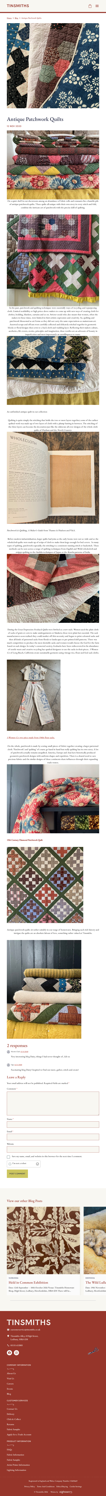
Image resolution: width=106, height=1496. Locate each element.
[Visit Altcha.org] (37, 1164)
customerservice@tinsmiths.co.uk (25, 1329)
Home (9, 18)
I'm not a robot (19, 1163)
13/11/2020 (24, 1051)
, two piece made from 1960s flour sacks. (31, 737)
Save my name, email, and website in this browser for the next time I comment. (47, 1156)
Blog (16, 18)
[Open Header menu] (97, 6)
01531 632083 (16, 1345)
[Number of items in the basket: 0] (90, 6)
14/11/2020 (18, 1065)
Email (10, 1131)
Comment (12, 1088)
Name (10, 1119)
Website (10, 1144)
